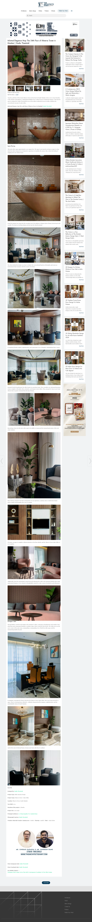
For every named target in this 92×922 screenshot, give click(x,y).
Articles (40, 11)
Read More (81, 68)
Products (47, 11)
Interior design (32, 11)
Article (66, 900)
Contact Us (67, 906)
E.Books (53, 11)
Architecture (24, 11)
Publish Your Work (63, 11)
